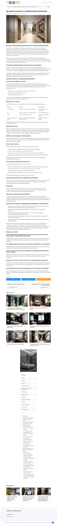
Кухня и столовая (25, 385)
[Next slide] (35, 370)
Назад (48, 6)
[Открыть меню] (50, 2)
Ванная (22, 378)
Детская (23, 383)
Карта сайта (10, 516)
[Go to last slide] (7, 494)
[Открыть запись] (17, 302)
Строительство (24, 406)
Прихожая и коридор (25, 399)
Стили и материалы (25, 404)
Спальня (23, 401)
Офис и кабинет (24, 394)
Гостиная (23, 380)
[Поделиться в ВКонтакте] (13, 279)
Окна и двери (24, 391)
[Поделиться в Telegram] (28, 279)
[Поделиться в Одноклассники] (43, 279)
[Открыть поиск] (42, 2)
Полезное (23, 396)
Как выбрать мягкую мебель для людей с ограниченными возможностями (28, 365)
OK (52, 522)
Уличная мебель (24, 409)
